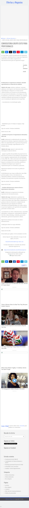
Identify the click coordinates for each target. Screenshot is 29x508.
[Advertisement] (14, 20)
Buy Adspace (8, 487)
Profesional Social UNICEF (11, 459)
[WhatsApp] (2, 52)
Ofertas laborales (9, 476)
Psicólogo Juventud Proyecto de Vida (14, 464)
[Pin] (18, 52)
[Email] (25, 52)
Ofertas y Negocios (14, 2)
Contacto (7, 489)
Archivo (7, 485)
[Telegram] (21, 52)
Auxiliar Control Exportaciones (12, 468)
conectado (21, 425)
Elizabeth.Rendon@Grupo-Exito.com (14, 241)
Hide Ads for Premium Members (13, 491)
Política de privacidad (10, 493)
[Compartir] (6, 52)
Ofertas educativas (9, 475)
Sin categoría (8, 478)
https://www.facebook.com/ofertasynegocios (15, 250)
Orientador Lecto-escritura (11, 466)
